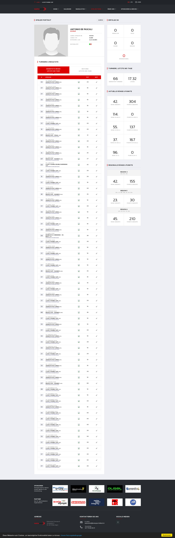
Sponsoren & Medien (129, 9)
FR (132, 2)
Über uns (111, 9)
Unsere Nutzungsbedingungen (71, 535)
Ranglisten (80, 9)
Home (55, 9)
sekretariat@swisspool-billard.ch (94, 523)
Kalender (67, 9)
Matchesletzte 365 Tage (85, 70)
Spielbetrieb (96, 9)
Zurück (100, 20)
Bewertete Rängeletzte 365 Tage (53, 70)
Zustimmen (167, 535)
